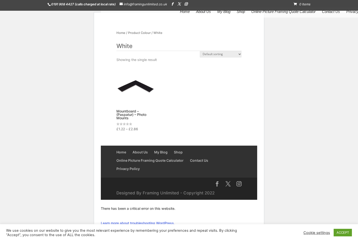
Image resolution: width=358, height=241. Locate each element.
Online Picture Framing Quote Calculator (283, 12)
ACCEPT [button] (343, 232)
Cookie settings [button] (316, 233)
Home (185, 12)
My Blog (223, 12)
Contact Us (331, 12)
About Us (203, 12)
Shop (241, 12)
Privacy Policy (128, 169)
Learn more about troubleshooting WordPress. (138, 223)
